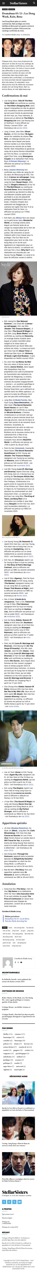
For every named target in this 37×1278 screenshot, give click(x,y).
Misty (18, 218)
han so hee (6, 930)
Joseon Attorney (17, 170)
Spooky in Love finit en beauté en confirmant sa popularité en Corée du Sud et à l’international (18, 1109)
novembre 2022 (23, 465)
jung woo (30, 930)
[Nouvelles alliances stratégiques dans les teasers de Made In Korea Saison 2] (18, 1163)
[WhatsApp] (20, 952)
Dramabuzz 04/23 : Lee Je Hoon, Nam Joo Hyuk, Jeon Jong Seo (17, 919)
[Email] (34, 952)
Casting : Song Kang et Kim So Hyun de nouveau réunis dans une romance (16, 1144)
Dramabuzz (11, 9)
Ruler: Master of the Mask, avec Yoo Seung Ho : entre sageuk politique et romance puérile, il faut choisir (17, 1000)
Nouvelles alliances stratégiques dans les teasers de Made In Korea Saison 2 (18, 1180)
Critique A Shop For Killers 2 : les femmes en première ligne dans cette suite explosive (15, 1239)
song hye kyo (16, 946)
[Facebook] (11, 952)
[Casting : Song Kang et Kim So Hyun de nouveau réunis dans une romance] (18, 1128)
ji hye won (15, 930)
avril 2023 (29, 556)
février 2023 (22, 596)
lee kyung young (8, 940)
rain (14, 943)
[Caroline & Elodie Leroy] (8, 962)
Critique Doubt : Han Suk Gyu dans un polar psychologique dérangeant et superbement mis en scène (18, 1016)
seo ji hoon (6, 946)
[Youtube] (21, 962)
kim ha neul (6, 933)
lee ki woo (18, 937)
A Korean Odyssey (17, 161)
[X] (15, 952)
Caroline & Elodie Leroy (12, 35)
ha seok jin (30, 927)
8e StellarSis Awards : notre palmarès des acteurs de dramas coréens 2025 (16, 980)
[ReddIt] (29, 952)
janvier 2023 (22, 128)
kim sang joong (18, 933)
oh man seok (20, 940)
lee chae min (29, 933)
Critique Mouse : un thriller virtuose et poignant (16, 1008)
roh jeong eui (21, 943)
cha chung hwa (19, 927)
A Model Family (20, 400)
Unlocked (20, 448)
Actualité (5, 9)
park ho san (7, 943)
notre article (14, 706)
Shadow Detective (19, 828)
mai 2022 (25, 816)
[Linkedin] (25, 952)
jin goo (23, 930)
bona (10, 927)
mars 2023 (8, 850)
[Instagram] (9, 1202)
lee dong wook (8, 937)
